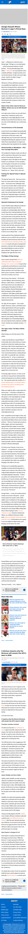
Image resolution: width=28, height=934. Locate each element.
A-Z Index (4, 920)
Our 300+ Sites (17, 907)
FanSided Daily (17, 909)
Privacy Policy (17, 912)
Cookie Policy (17, 915)
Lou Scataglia (6, 662)
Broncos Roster (9, 894)
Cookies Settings (18, 920)
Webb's (23, 814)
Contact (3, 907)
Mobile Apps (4, 909)
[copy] (10, 34)
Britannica (10, 70)
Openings (16, 904)
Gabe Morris (6, 31)
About (3, 904)
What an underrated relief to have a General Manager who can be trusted (12, 262)
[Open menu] (2, 2)
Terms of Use (5, 915)
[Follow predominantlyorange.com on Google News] (24, 590)
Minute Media (8, 924)
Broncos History (9, 640)
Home (2, 640)
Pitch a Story (4, 912)
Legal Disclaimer (6, 917)
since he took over (12, 875)
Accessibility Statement (20, 917)
